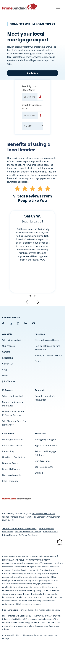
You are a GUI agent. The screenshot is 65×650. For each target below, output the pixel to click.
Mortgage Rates (42, 460)
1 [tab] (30, 295)
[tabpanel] (32, 254)
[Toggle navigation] (58, 7)
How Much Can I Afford (13, 457)
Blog (4, 369)
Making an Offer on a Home (48, 355)
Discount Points (10, 463)
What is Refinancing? (12, 396)
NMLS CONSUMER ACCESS (43, 513)
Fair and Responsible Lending (28, 531)
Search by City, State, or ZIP (32, 106)
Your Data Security (44, 466)
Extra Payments (10, 480)
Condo (38, 361)
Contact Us (7, 363)
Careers (6, 351)
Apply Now (32, 73)
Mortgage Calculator (12, 439)
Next (37, 300)
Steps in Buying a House (47, 339)
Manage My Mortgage (45, 439)
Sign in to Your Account (46, 445)
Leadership (7, 357)
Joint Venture (8, 381)
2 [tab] (34, 295)
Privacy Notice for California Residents (19, 535)
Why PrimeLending (11, 339)
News (5, 375)
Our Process (8, 345)
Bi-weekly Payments (12, 469)
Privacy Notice (50, 531)
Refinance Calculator (12, 445)
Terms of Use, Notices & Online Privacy (19, 528)
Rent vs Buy (8, 451)
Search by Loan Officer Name (29, 88)
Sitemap (39, 472)
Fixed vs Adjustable (11, 474)
